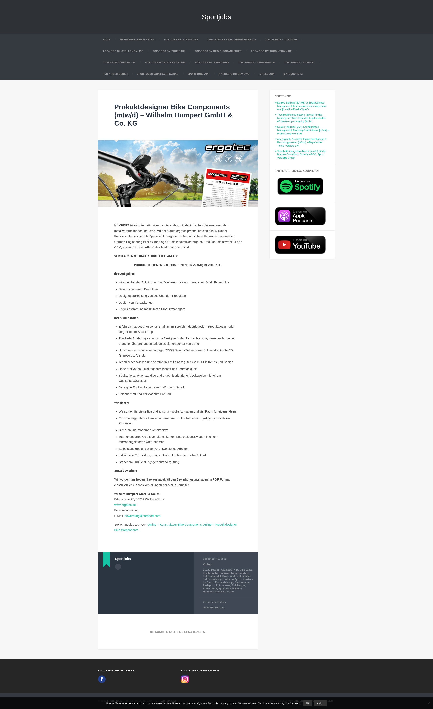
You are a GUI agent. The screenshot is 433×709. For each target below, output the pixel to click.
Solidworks (238, 585)
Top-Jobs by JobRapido (212, 62)
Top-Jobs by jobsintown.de (271, 51)
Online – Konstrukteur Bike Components (174, 524)
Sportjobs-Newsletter (137, 39)
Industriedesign (212, 579)
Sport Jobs (210, 588)
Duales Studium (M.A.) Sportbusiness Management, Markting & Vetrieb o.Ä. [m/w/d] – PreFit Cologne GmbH (303, 130)
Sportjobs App (199, 74)
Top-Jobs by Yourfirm (169, 51)
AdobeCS (226, 569)
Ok (307, 703)
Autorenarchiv (118, 567)
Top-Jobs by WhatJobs (255, 62)
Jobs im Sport (233, 579)
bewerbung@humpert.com (142, 516)
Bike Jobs (246, 569)
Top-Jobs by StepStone (181, 39)
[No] (428, 703)
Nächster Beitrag (213, 607)
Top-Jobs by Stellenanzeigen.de (231, 39)
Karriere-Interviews (234, 74)
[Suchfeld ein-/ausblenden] (329, 74)
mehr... (320, 703)
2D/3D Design (211, 569)
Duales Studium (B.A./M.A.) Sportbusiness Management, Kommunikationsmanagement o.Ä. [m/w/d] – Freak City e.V (301, 106)
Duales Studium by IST (119, 62)
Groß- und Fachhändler (236, 576)
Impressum (266, 74)
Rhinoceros (223, 585)
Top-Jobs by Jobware (281, 39)
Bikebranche (210, 573)
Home (106, 39)
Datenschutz (293, 74)
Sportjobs (216, 17)
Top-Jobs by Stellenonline (123, 51)
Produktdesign (224, 582)
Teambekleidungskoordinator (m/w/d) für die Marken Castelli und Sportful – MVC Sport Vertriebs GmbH (301, 154)
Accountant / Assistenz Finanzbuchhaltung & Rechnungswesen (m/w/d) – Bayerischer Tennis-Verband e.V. (301, 142)
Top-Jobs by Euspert (299, 62)
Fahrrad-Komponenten (234, 573)
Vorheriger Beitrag (214, 602)
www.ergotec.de (125, 505)
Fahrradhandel (212, 576)
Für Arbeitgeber (115, 74)
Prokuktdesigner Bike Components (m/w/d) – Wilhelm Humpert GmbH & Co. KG (173, 115)
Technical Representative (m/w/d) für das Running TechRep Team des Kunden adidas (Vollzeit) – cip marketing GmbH (301, 118)
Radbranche (242, 582)
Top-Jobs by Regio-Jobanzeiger (218, 51)
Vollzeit (207, 564)
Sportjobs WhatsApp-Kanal (157, 74)
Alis (236, 569)
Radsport (209, 585)
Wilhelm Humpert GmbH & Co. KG (222, 590)
